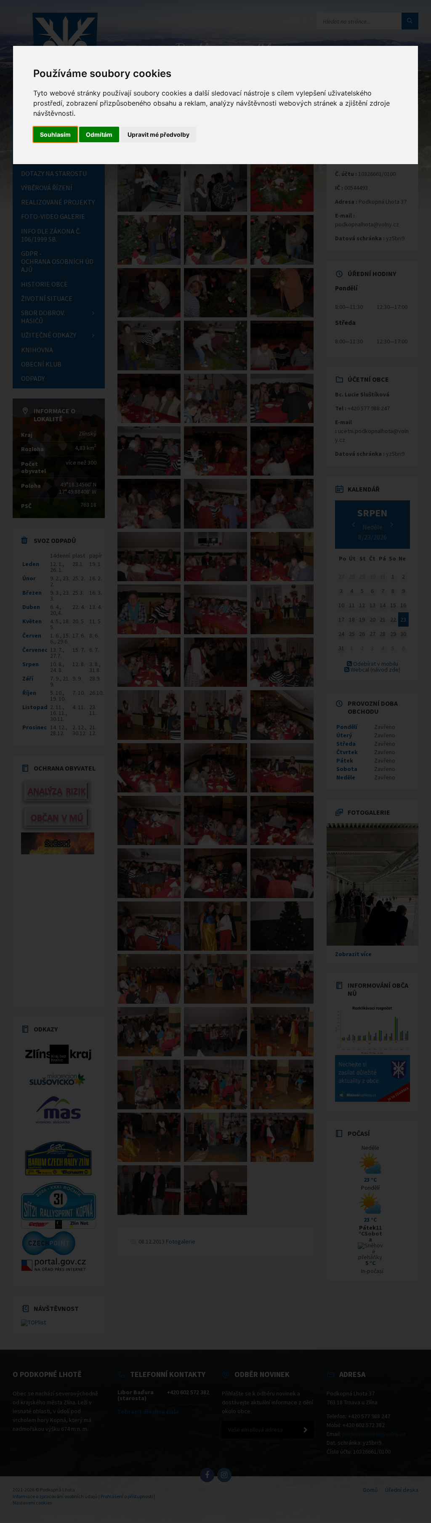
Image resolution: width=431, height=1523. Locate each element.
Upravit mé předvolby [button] (158, 134)
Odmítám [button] (99, 134)
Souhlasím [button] (55, 134)
